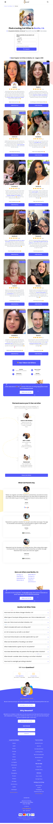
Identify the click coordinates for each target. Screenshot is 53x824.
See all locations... (14, 792)
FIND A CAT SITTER (26, 392)
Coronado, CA (31, 576)
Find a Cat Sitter (26, 475)
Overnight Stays (38, 779)
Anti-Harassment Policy (28, 819)
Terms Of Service (22, 818)
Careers (39, 760)
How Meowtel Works (39, 749)
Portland (14, 778)
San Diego (14, 781)
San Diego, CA (20, 574)
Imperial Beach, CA (21, 578)
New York (14, 767)
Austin (14, 746)
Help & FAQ (39, 766)
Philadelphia (14, 773)
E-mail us (26, 806)
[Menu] (5, 1)
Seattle (14, 786)
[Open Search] (47, 1)
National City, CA (20, 580)
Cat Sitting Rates (39, 751)
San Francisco (14, 784)
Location (20, 38)
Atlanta (14, 743)
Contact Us (33, 676)
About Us (39, 746)
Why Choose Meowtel (39, 754)
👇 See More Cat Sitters (26, 363)
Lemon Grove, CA (32, 581)
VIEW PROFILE (14, 105)
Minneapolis (14, 765)
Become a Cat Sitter (26, 705)
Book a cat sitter (26, 721)
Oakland (14, 770)
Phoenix (14, 776)
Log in (26, 729)
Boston (14, 748)
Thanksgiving (39, 789)
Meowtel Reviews (39, 757)
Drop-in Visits (39, 776)
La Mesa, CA (30, 579)
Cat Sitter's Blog (38, 769)
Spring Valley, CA (31, 574)
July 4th (39, 787)
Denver (14, 756)
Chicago (14, 751)
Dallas (14, 754)
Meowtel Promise (28, 388)
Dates (19, 41)
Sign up (26, 733)
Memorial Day (39, 785)
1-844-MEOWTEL (19, 676)
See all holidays (38, 793)
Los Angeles (14, 762)
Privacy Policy (28, 818)
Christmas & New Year (39, 791)
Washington (14, 789)
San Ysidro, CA (31, 578)
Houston (14, 759)
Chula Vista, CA (20, 576)
